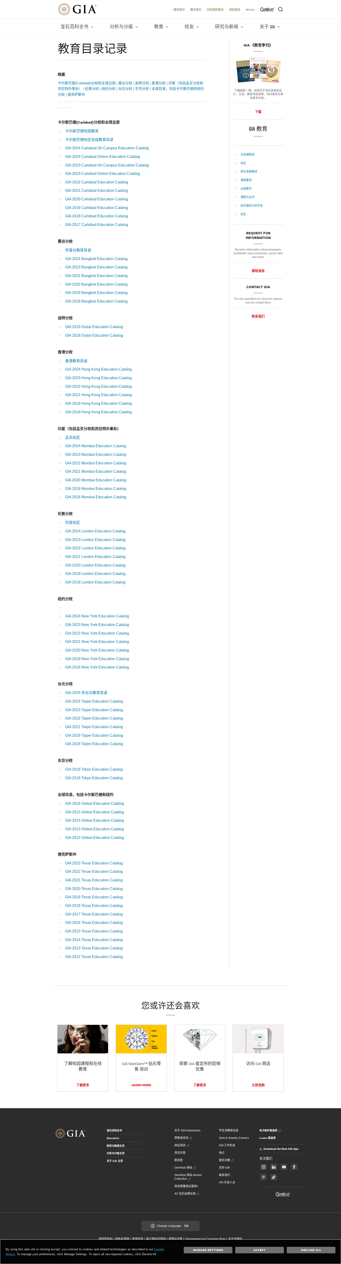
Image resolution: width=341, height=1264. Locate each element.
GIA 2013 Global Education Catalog (94, 829)
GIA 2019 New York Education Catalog (97, 659)
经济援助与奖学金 (252, 205)
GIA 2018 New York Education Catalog (97, 667)
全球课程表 (248, 154)
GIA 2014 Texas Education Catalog (94, 940)
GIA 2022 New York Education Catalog (97, 633)
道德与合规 (175, 1239)
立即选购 (258, 1085)
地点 (222, 1152)
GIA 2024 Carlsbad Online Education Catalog (102, 157)
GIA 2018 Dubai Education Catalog (94, 335)
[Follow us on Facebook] (263, 1167)
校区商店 (234, 10)
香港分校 (159, 83)
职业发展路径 (249, 171)
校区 (244, 163)
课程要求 (246, 180)
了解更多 (82, 1085)
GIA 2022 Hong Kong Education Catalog (98, 386)
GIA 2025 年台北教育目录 (86, 693)
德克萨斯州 (76, 94)
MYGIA (250, 10)
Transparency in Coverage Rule (205, 1239)
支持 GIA (224, 1167)
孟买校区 (72, 438)
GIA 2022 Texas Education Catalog (94, 871)
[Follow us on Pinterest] (263, 1177)
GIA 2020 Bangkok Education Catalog (96, 284)
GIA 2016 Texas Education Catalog (94, 923)
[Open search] (280, 9)
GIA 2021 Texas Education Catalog (94, 880)
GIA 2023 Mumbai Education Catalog (95, 454)
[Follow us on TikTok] (274, 1177)
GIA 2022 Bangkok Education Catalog (96, 276)
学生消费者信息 (228, 1130)
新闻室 (178, 1160)
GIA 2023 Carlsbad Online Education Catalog (102, 174)
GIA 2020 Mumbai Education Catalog (95, 480)
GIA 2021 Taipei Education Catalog (94, 727)
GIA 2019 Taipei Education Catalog (94, 735)
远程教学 (246, 188)
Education (113, 1138)
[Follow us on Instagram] (294, 1167)
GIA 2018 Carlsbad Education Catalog (96, 216)
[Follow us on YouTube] (284, 1167)
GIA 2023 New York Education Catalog (97, 625)
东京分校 (142, 89)
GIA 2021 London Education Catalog (95, 557)
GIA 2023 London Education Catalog (95, 540)
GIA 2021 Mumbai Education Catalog (95, 471)
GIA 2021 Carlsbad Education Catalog (96, 190)
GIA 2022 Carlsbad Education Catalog (96, 182)
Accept (260, 1250)
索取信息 (258, 270)
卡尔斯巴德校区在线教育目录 (89, 140)
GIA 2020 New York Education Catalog (97, 650)
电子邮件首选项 (268, 1130)
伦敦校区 (72, 522)
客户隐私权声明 (156, 1239)
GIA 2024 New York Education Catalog (97, 616)
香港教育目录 (76, 361)
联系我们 (258, 316)
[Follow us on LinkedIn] (274, 1167)
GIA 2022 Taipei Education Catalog (94, 718)
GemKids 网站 (183, 1167)
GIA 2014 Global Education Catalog (94, 820)
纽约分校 (109, 89)
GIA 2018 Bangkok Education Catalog (96, 301)
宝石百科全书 (114, 1130)
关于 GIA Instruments (187, 1130)
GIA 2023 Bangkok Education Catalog (96, 267)
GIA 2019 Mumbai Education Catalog (95, 489)
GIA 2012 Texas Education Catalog (94, 957)
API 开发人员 (227, 1182)
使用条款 (137, 1239)
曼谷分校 (125, 83)
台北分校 (125, 89)
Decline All (311, 1250)
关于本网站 (235, 1239)
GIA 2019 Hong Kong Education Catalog (98, 403)
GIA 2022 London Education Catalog (95, 548)
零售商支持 (181, 1138)
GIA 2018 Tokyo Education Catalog (94, 778)
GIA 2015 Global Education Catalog (94, 812)
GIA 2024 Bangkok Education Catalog (96, 259)
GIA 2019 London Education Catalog (95, 574)
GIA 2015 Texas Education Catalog (94, 931)
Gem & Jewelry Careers (234, 1138)
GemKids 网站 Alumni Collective (188, 1176)
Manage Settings (208, 1250)
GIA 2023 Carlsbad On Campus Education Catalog (107, 165)
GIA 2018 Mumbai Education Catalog (95, 497)
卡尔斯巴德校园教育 (82, 131)
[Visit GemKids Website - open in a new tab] (283, 1194)
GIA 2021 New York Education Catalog (97, 642)
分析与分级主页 (116, 1153)
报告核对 (179, 10)
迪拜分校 (142, 83)
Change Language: (172, 1226)
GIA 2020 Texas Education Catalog (94, 889)
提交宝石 (195, 10)
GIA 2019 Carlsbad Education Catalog (96, 208)
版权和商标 (106, 1239)
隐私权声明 (122, 1239)
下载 (258, 111)
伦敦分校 (92, 89)
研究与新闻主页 (116, 1145)
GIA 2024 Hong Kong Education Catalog (98, 369)
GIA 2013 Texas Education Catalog (94, 948)
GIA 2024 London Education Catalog (95, 531)
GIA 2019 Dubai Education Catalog (94, 327)
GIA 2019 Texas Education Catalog (94, 897)
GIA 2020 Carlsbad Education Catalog (96, 199)
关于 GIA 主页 (115, 1161)
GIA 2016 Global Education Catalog (94, 803)
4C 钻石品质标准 (185, 1193)
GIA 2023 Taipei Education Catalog (94, 710)
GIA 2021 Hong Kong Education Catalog (98, 395)
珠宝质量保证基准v (186, 1186)
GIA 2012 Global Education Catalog (94, 838)
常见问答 (180, 1152)
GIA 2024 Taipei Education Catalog (94, 701)
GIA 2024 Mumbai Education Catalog (95, 446)
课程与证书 (248, 197)
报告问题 (224, 1160)
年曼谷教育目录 (78, 250)
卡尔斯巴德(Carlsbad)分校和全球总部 (87, 83)
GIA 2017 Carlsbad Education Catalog (96, 225)
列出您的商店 (215, 10)
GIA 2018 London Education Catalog (95, 582)
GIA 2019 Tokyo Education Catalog (94, 769)
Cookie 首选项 (267, 1138)
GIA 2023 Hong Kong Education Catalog (98, 378)
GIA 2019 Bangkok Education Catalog (96, 293)
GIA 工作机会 (227, 1145)
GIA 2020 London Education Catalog (95, 565)
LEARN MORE (141, 1085)
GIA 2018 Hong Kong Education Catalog (98, 412)
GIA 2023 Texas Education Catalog (94, 863)
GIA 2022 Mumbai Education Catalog (95, 463)
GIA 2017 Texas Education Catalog (94, 914)
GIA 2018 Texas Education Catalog (94, 906)
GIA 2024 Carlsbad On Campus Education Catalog (107, 148)
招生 (244, 214)
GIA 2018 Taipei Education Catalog (94, 744)
